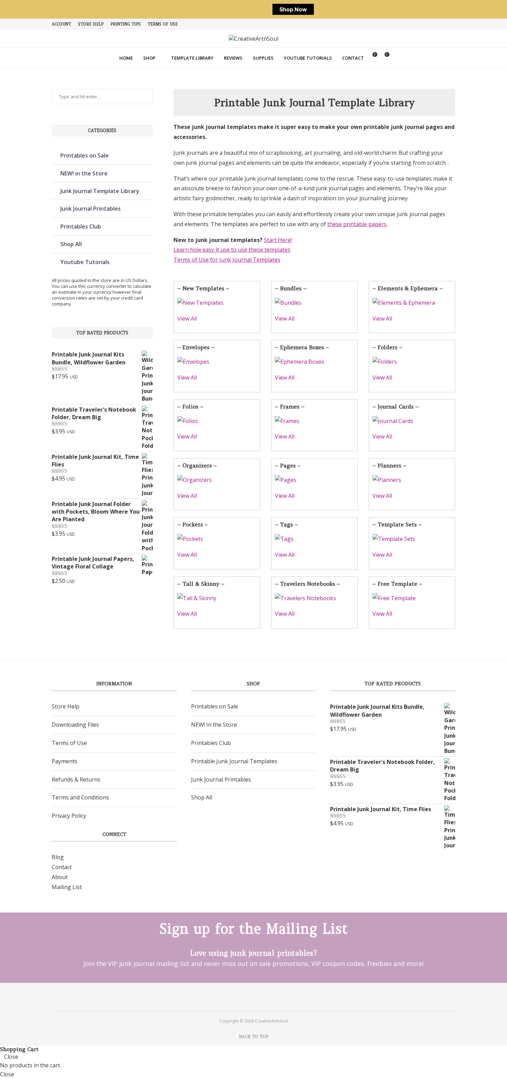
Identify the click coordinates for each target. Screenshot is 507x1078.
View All (187, 318)
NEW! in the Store (84, 173)
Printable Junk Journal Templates (234, 761)
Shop (149, 58)
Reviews (233, 58)
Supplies (263, 58)
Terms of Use (163, 24)
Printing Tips (125, 24)
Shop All (71, 244)
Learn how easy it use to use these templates (231, 249)
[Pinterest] (244, 996)
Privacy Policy (69, 815)
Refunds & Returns (76, 779)
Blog (58, 857)
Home (126, 58)
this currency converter (102, 286)
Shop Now (293, 9)
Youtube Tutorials (308, 58)
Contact (353, 58)
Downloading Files (75, 724)
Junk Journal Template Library (99, 191)
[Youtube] (262, 996)
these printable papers (357, 224)
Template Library (192, 58)
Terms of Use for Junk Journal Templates (226, 259)
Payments (64, 761)
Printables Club (80, 226)
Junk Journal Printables (90, 208)
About (60, 877)
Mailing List (67, 887)
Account (61, 24)
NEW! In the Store (214, 724)
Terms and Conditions (80, 797)
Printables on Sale (84, 155)
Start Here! (278, 240)
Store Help (90, 24)
